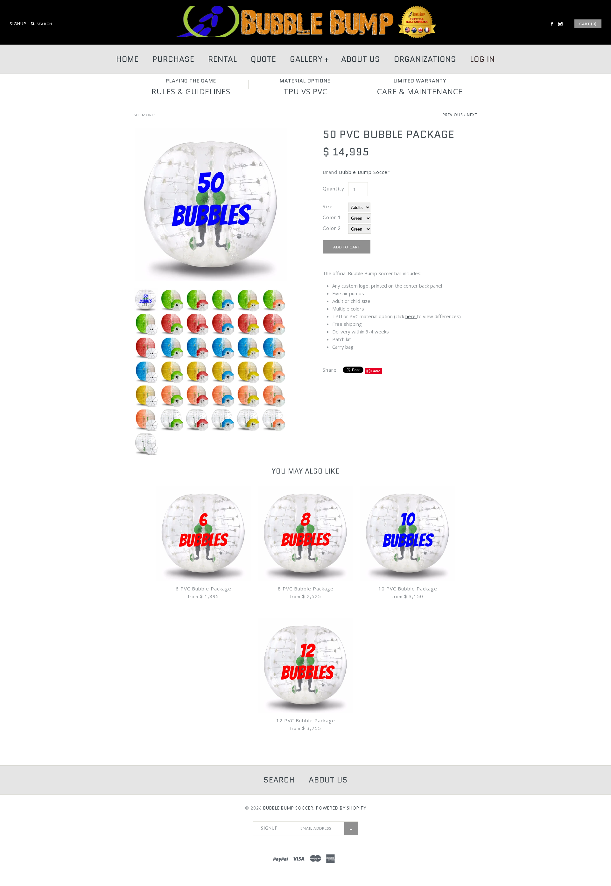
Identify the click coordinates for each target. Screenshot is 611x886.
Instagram (560, 23)
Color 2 (332, 228)
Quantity (333, 188)
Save (376, 370)
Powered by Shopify (341, 808)
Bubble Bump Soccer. (289, 808)
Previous (453, 115)
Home (127, 59)
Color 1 (332, 217)
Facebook (551, 23)
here (411, 316)
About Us (360, 59)
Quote (263, 59)
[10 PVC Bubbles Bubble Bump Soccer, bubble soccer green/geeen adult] (211, 132)
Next (472, 115)
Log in (482, 59)
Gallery (309, 59)
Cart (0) (588, 23)
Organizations (425, 59)
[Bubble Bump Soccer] (305, 9)
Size (328, 206)
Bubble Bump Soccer (364, 172)
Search (279, 779)
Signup (18, 23)
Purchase (173, 59)
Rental (222, 59)
